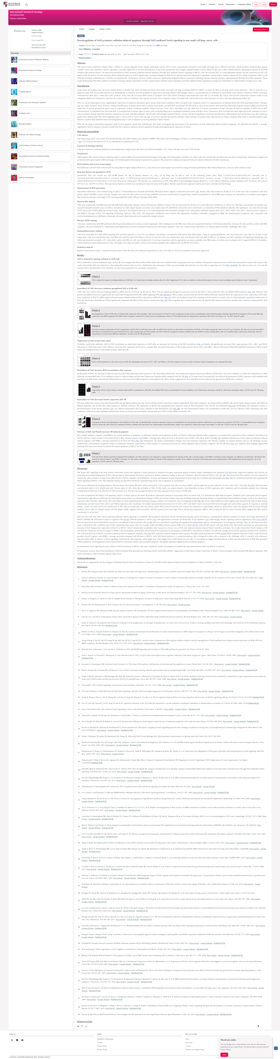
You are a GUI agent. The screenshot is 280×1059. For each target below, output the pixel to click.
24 (148, 117)
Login (256, 4)
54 (127, 519)
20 (257, 114)
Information (230, 4)
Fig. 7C (234, 444)
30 (265, 519)
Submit (273, 4)
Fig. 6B (176, 409)
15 (110, 262)
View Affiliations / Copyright (89, 49)
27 (140, 403)
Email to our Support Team (194, 1049)
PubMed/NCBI (249, 572)
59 (191, 539)
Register (264, 4)
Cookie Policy (238, 1047)
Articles (221, 4)
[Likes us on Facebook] (22, 1040)
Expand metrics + (85, 58)
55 (241, 522)
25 (265, 117)
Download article (260, 29)
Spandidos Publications (105, 1039)
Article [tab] (81, 29)
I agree (224, 1055)
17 (254, 114)
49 (202, 501)
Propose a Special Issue (18, 18)
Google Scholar (237, 572)
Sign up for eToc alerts (39, 45)
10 (79, 106)
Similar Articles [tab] (105, 29)
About (203, 4)
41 (211, 478)
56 (225, 533)
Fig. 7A (217, 438)
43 (245, 485)
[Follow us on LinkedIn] (17, 1040)
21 (145, 117)
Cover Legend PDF (38, 40)
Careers (99, 1042)
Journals (212, 4)
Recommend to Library (39, 47)
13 (186, 108)
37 (221, 475)
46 (199, 501)
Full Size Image (36, 36)
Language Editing (244, 4)
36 (230, 472)
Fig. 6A (232, 406)
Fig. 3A (168, 297)
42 (227, 478)
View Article (224, 572)
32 (112, 409)
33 (227, 472)
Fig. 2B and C (165, 295)
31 (143, 403)
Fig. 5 (187, 376)
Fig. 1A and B (231, 265)
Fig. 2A (251, 292)
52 (253, 517)
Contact (188, 1046)
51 (191, 517)
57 (188, 539)
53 (125, 519)
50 (93, 509)
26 (197, 192)
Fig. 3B (164, 300)
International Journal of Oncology (26, 12)
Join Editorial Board (17, 15)
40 (113, 478)
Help (187, 1039)
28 (263, 519)
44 (91, 498)
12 (82, 106)
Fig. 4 (200, 344)
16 (189, 108)
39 (224, 475)
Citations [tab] (91, 29)
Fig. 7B (139, 441)
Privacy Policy (225, 1049)
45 (100, 501)
